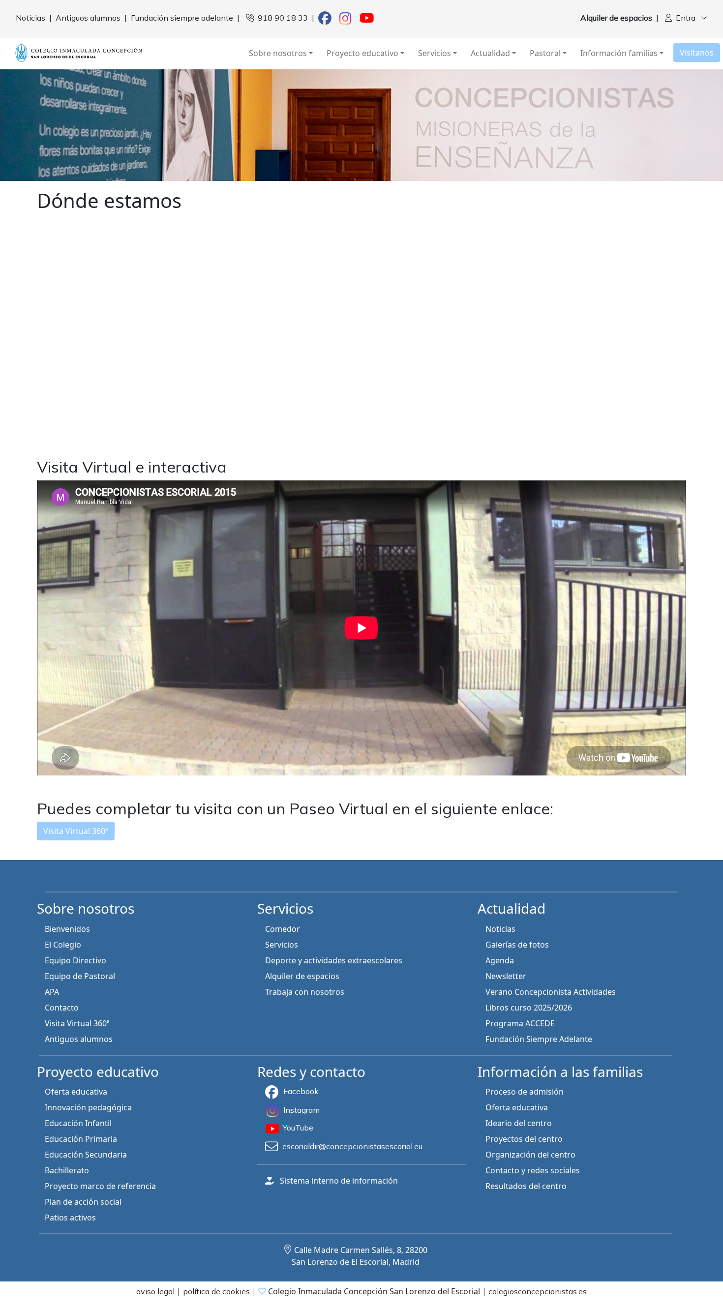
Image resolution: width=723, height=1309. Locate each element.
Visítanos (697, 52)
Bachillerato (67, 1170)
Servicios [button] (434, 53)
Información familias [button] (619, 53)
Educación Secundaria (86, 1154)
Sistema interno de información (339, 1180)
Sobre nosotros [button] (278, 53)
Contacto (62, 1007)
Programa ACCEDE (520, 1023)
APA (52, 991)
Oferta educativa (76, 1091)
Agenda (499, 960)
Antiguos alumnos (79, 1039)
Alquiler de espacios (302, 976)
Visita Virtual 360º (75, 831)
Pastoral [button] (545, 53)
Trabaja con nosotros (304, 991)
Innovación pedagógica (88, 1107)
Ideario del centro (518, 1123)
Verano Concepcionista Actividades (550, 991)
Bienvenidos (67, 928)
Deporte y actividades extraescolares (333, 960)
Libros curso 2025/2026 (528, 1007)
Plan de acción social (83, 1201)
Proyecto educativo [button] (362, 53)
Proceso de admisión (524, 1091)
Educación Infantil (78, 1123)
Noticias (500, 928)
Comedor (282, 928)
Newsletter (505, 976)
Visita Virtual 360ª (77, 1023)
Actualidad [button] (490, 53)
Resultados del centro (526, 1186)
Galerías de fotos (517, 944)
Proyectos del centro (524, 1138)
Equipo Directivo (75, 960)
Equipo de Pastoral (80, 976)
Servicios (281, 944)
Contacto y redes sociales (532, 1170)
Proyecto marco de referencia (100, 1186)
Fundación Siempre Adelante (538, 1039)
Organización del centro (530, 1154)
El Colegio (63, 944)
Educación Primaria (81, 1138)
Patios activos (70, 1217)
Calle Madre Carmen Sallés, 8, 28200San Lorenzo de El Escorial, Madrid (359, 1256)
